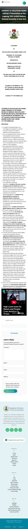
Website (6, 376)
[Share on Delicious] (14, 326)
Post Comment (10, 391)
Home (14, 453)
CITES (14, 479)
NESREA (14, 505)
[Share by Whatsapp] (19, 326)
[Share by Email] (24, 326)
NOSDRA (14, 503)
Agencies (14, 460)
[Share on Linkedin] (17, 326)
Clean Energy (14, 491)
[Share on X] (6, 326)
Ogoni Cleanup (14, 482)
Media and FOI (14, 462)
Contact (14, 463)
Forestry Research (14, 506)
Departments (14, 456)
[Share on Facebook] (4, 326)
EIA (14, 477)
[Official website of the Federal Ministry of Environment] (5, 2)
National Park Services (14, 508)
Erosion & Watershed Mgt (14, 489)
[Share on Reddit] (11, 326)
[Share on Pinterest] (9, 326)
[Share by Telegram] (22, 326)
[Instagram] (16, 430)
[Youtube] (20, 430)
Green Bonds (14, 484)
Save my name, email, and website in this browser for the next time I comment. (13, 385)
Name (5, 362)
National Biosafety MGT (14, 510)
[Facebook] (7, 430)
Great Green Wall (14, 487)
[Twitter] (12, 430)
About (14, 455)
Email (5, 369)
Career (14, 465)
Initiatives (14, 458)
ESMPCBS (14, 481)
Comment (7, 347)
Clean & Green (14, 486)
